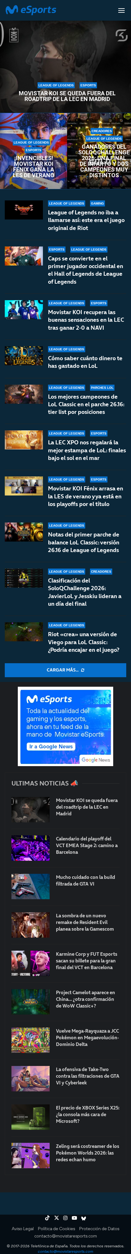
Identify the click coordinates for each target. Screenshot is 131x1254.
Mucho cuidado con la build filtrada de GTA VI (85, 880)
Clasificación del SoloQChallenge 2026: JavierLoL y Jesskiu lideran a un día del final (84, 592)
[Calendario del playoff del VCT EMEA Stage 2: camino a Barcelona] (30, 848)
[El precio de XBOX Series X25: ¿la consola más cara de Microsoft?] (30, 1117)
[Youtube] (74, 1218)
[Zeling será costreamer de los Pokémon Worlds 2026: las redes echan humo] (30, 1155)
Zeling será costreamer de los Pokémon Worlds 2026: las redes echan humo (87, 1153)
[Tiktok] (47, 1218)
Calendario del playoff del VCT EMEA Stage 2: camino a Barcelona (87, 845)
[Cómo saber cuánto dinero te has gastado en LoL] (24, 355)
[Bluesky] (83, 1218)
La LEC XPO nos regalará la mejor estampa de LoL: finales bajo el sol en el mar (87, 450)
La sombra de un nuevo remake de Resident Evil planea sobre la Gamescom (85, 922)
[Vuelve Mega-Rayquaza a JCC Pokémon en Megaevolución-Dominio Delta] (30, 1040)
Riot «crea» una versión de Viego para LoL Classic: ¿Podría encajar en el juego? (83, 642)
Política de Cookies (56, 1228)
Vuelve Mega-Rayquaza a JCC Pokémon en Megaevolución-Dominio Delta (87, 1038)
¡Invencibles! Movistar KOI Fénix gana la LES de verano (33, 166)
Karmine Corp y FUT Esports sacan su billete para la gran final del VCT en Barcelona (86, 961)
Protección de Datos (99, 1228)
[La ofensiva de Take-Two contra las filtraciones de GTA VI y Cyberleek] (30, 1078)
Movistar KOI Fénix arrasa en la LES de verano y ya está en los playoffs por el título (85, 496)
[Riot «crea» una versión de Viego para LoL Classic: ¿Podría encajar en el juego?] (24, 631)
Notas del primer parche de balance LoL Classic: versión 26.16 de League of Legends (83, 542)
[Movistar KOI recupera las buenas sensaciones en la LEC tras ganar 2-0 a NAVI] (24, 309)
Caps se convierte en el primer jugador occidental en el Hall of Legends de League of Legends (85, 270)
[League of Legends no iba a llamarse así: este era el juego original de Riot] (24, 209)
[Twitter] (56, 1218)
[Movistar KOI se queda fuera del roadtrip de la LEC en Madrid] (30, 809)
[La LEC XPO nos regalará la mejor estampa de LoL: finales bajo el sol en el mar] (24, 439)
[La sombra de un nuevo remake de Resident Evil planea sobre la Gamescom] (30, 925)
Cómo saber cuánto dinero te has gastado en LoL (85, 362)
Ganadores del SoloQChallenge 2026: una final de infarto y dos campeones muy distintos (104, 161)
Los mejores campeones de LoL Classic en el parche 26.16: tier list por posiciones (86, 404)
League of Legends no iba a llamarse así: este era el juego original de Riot (86, 220)
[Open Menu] (121, 10)
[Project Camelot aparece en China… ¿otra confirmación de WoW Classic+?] (30, 1002)
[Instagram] (65, 1218)
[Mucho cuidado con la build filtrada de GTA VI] (30, 886)
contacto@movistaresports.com (65, 1236)
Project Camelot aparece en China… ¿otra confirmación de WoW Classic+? (85, 999)
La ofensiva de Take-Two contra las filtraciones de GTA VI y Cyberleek (88, 1076)
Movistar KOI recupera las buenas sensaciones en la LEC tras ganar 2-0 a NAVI (86, 320)
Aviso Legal (23, 1228)
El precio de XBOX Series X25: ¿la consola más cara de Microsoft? (88, 1114)
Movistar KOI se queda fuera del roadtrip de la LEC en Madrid (67, 96)
